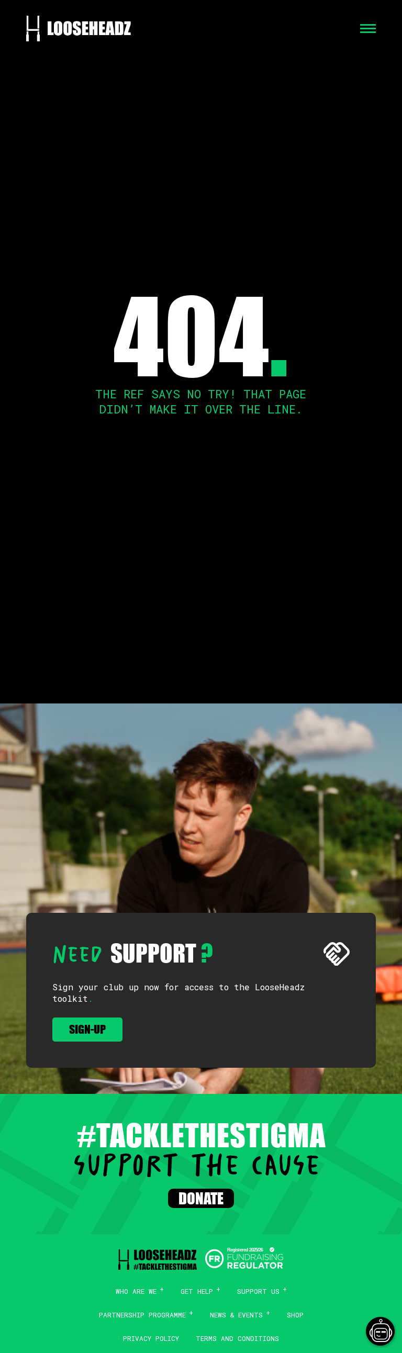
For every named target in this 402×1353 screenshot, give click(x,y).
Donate (201, 1198)
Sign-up (87, 1029)
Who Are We (136, 1291)
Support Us (258, 1291)
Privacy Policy (151, 1338)
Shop (295, 1315)
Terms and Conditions (237, 1338)
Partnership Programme (142, 1315)
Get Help (197, 1291)
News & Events (236, 1315)
